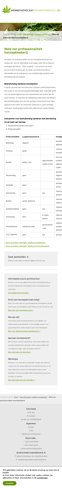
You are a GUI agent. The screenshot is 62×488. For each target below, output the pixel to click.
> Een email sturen (31, 445)
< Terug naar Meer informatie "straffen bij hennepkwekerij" (27, 246)
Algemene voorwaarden (31, 434)
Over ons (31, 413)
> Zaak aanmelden (31, 442)
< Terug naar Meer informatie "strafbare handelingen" (25, 243)
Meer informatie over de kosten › (19, 352)
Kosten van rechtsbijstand (31, 419)
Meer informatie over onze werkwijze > (21, 380)
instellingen (42, 478)
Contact (31, 427)
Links (31, 431)
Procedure (31, 416)
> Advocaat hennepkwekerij (31, 449)
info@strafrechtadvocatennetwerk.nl (32, 460)
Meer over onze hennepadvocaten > (20, 310)
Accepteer (10, 483)
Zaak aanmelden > (18, 257)
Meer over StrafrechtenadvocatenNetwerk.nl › (24, 331)
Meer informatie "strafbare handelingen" (36, 34)
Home (19, 34)
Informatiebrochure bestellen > (18, 293)
